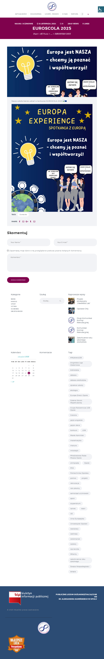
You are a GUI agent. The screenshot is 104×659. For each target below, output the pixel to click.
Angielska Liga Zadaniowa (76, 364)
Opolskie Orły (82, 309)
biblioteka (74, 370)
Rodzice (14, 301)
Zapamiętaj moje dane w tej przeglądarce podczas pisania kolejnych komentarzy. (45, 251)
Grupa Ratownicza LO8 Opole (80, 409)
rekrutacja (74, 483)
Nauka (18, 24)
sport (72, 498)
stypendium (75, 503)
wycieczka (74, 549)
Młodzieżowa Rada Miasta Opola (78, 457)
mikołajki (74, 451)
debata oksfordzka (78, 380)
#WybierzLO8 (76, 358)
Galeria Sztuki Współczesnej (76, 402)
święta (73, 572)
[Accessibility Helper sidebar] (101, 9)
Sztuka (13, 306)
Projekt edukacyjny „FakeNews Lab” (83, 301)
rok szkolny (75, 488)
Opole (86, 463)
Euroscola (23, 214)
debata (73, 375)
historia (73, 415)
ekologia (74, 390)
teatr (83, 509)
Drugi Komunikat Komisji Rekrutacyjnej (84, 320)
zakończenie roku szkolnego (77, 560)
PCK (72, 468)
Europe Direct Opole (79, 395)
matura (73, 445)
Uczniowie (27, 24)
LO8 (84, 430)
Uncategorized (17, 311)
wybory (73, 544)
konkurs (73, 430)
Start (35, 34)
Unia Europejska (77, 519)
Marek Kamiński (77, 435)
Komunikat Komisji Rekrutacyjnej (83, 330)
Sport (13, 304)
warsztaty (74, 529)
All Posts (44, 34)
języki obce (75, 425)
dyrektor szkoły (76, 385)
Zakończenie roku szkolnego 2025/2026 (84, 340)
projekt (85, 478)
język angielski (76, 420)
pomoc (73, 478)
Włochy (73, 554)
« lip (12, 382)
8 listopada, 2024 (47, 24)
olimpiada (74, 463)
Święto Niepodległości (79, 566)
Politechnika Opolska (79, 473)
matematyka (75, 440)
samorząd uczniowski (79, 493)
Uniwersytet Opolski (78, 524)
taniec (73, 509)
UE (71, 514)
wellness (73, 534)
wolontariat (75, 539)
